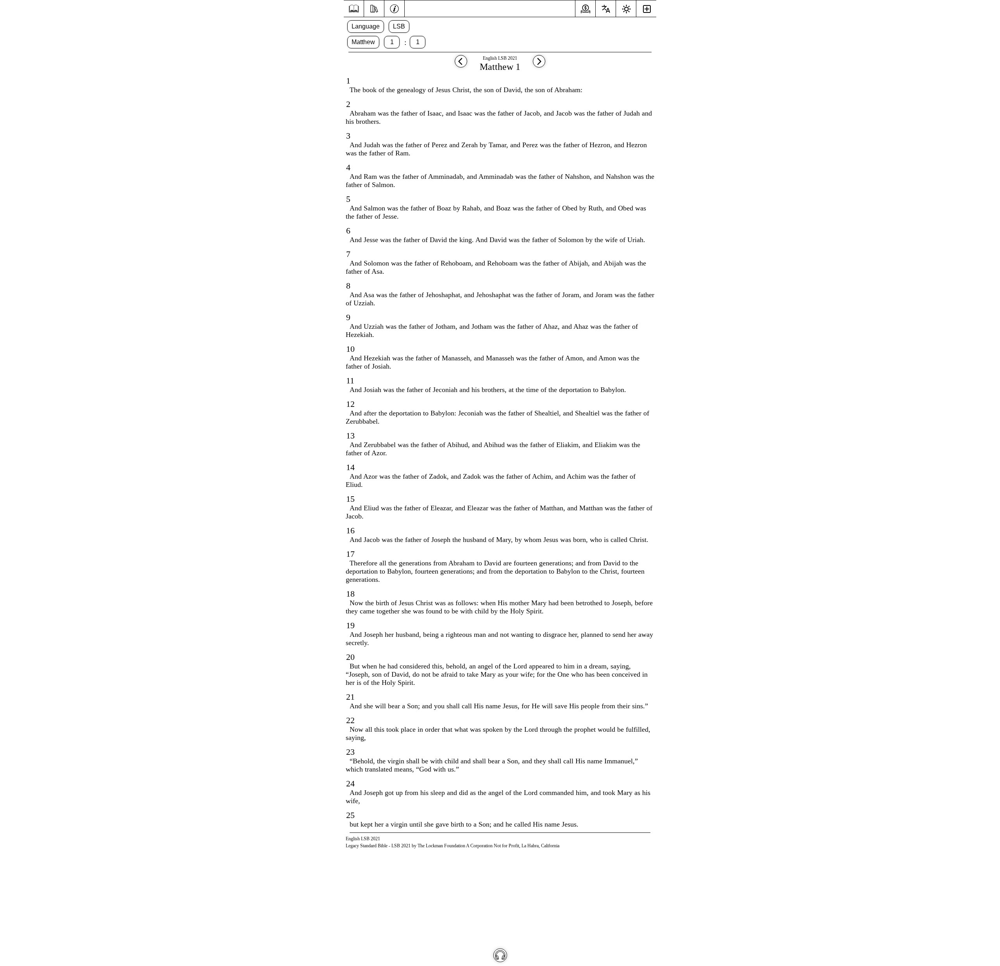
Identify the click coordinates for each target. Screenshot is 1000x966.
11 (350, 380)
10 (350, 349)
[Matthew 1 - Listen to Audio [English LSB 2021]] (500, 955)
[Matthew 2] (539, 65)
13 (350, 435)
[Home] (353, 9)
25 (350, 815)
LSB (399, 26)
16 (350, 530)
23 (350, 752)
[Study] (374, 8)
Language (366, 26)
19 (350, 625)
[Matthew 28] (461, 65)
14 (350, 467)
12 (350, 404)
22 (350, 720)
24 (350, 783)
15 (350, 499)
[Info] (394, 8)
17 (350, 554)
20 (350, 657)
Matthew (363, 42)
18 (350, 594)
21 (350, 697)
